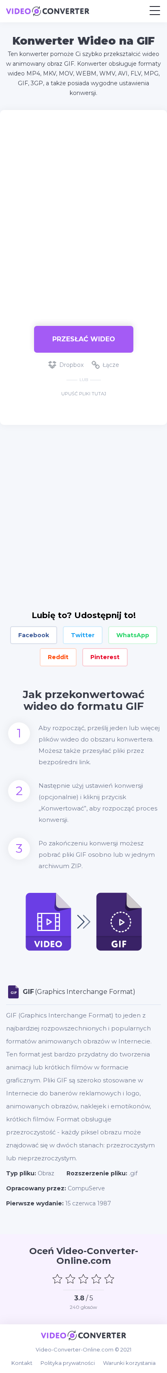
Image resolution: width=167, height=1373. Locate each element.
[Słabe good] (70, 1279)
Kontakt (21, 1363)
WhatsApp (132, 635)
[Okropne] (57, 1279)
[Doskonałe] (109, 1279)
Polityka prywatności (68, 1363)
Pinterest (105, 657)
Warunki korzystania (129, 1363)
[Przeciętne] (83, 1279)
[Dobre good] (96, 1279)
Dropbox (71, 365)
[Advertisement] (83, 213)
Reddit (58, 657)
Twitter (82, 635)
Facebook (33, 635)
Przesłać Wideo (83, 339)
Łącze (111, 365)
